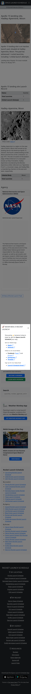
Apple (10, 345)
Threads (11, 359)
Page (17, 353)
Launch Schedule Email (16, 365)
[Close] (28, 328)
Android (11, 347)
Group (10, 355)
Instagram (11, 357)
